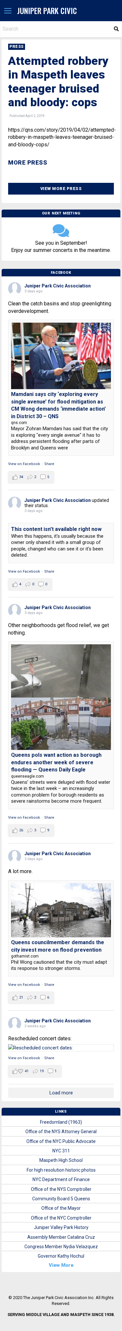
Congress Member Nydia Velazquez (61, 1246)
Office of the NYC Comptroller (61, 1218)
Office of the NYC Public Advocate (61, 1141)
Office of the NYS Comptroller (61, 1189)
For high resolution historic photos (61, 1170)
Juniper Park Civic (47, 10)
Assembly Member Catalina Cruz (61, 1237)
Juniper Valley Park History (61, 1227)
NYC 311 (61, 1150)
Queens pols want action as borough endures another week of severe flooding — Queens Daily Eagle (56, 762)
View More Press (61, 188)
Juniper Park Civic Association (57, 285)
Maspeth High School (61, 1160)
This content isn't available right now (56, 529)
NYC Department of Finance (61, 1179)
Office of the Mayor (61, 1208)
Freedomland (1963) (61, 1122)
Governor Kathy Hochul (61, 1256)
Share (49, 464)
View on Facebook (24, 464)
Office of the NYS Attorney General (61, 1131)
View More (61, 1265)
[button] (8, 11)
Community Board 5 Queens (61, 1198)
